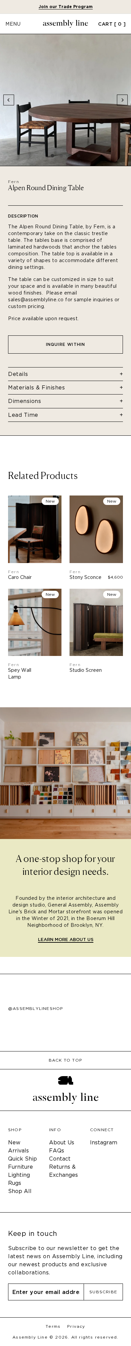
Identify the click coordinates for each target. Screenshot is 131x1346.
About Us (61, 1142)
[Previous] (8, 100)
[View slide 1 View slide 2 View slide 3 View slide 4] (65, 100)
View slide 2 (61, 155)
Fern (13, 181)
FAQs (56, 1150)
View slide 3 (70, 155)
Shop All (20, 1191)
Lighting (19, 1175)
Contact (60, 1158)
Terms (53, 1326)
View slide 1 (52, 155)
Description (23, 216)
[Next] (122, 100)
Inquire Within (65, 344)
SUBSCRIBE (103, 1291)
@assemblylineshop (35, 1009)
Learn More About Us (65, 940)
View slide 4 (78, 155)
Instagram (103, 1142)
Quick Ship (22, 1158)
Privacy (76, 1326)
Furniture (20, 1167)
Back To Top (65, 1060)
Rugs (14, 1183)
